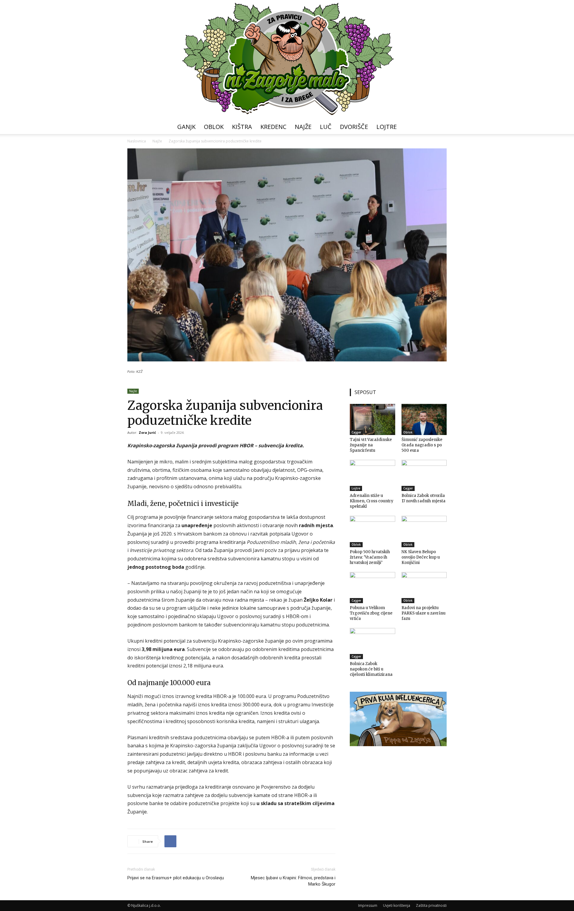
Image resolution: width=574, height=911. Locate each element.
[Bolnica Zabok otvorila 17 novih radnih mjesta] (424, 475)
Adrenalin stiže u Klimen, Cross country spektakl (371, 501)
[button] (439, 127)
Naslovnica (136, 141)
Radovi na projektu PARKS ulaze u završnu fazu (423, 613)
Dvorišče (354, 127)
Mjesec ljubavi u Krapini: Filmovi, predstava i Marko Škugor (293, 881)
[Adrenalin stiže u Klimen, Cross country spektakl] (372, 475)
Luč (326, 127)
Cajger (356, 432)
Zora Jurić (147, 432)
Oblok (214, 127)
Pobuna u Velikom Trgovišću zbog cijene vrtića (371, 613)
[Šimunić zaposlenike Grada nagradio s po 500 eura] (424, 419)
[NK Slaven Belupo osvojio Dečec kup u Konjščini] (424, 531)
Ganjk (186, 127)
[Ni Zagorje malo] (287, 60)
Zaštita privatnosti (431, 905)
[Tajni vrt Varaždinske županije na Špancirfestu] (372, 419)
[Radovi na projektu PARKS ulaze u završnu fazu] (424, 587)
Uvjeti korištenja (396, 905)
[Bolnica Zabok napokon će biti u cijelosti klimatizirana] (372, 643)
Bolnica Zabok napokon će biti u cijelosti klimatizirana (371, 669)
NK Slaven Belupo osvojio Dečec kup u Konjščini (421, 557)
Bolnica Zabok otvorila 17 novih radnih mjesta (423, 498)
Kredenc (273, 127)
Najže (303, 127)
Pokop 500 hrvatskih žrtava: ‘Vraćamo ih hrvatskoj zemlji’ (370, 557)
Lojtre (386, 127)
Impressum (367, 905)
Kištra (242, 127)
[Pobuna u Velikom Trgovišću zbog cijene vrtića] (372, 587)
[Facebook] (170, 841)
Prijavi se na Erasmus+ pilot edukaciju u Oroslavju (175, 877)
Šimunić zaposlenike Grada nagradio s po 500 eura (422, 445)
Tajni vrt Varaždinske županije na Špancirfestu (371, 445)
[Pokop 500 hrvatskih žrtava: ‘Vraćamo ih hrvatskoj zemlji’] (372, 531)
